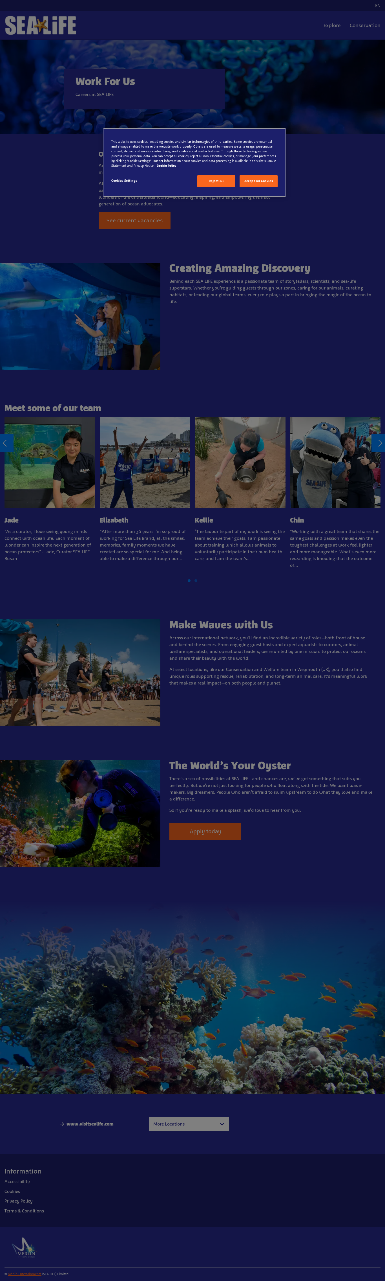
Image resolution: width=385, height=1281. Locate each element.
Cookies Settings (124, 181)
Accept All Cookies (258, 181)
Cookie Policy (166, 166)
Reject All (216, 181)
